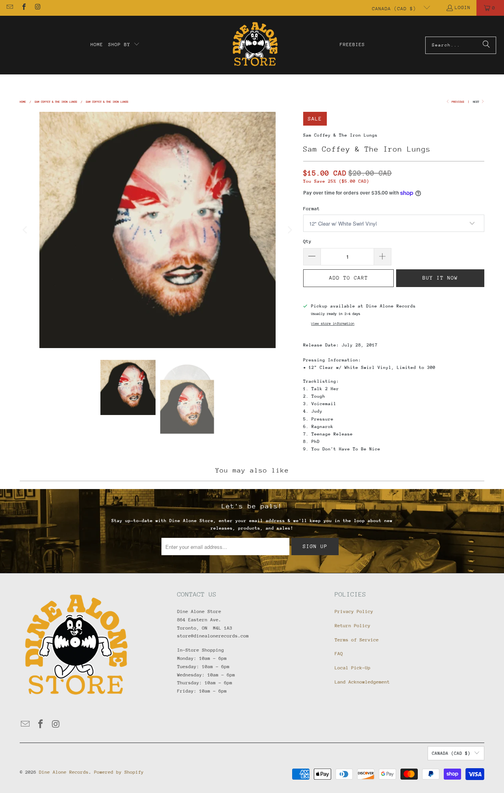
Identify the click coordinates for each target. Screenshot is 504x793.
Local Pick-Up (353, 668)
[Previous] (25, 230)
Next (477, 102)
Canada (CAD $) (395, 8)
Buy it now (440, 278)
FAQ (339, 653)
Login (463, 7)
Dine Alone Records (64, 772)
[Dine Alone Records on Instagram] (37, 8)
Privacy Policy (354, 611)
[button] (124, 45)
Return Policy (353, 625)
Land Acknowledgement (362, 682)
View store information (332, 323)
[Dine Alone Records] (255, 45)
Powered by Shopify (119, 772)
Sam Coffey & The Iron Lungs (340, 135)
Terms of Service (357, 640)
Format (311, 208)
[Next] (289, 230)
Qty (307, 241)
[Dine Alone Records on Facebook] (23, 8)
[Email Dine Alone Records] (9, 8)
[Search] (486, 45)
